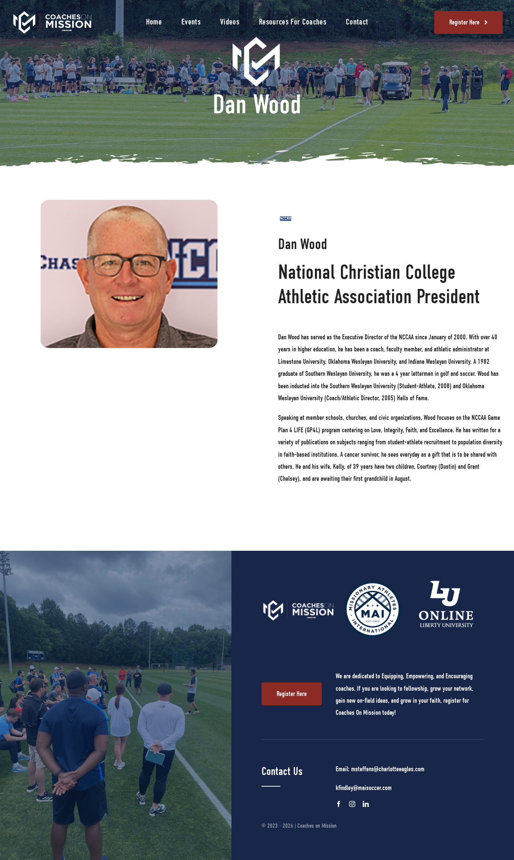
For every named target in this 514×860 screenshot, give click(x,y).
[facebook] (339, 804)
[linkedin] (366, 804)
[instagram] (352, 804)
